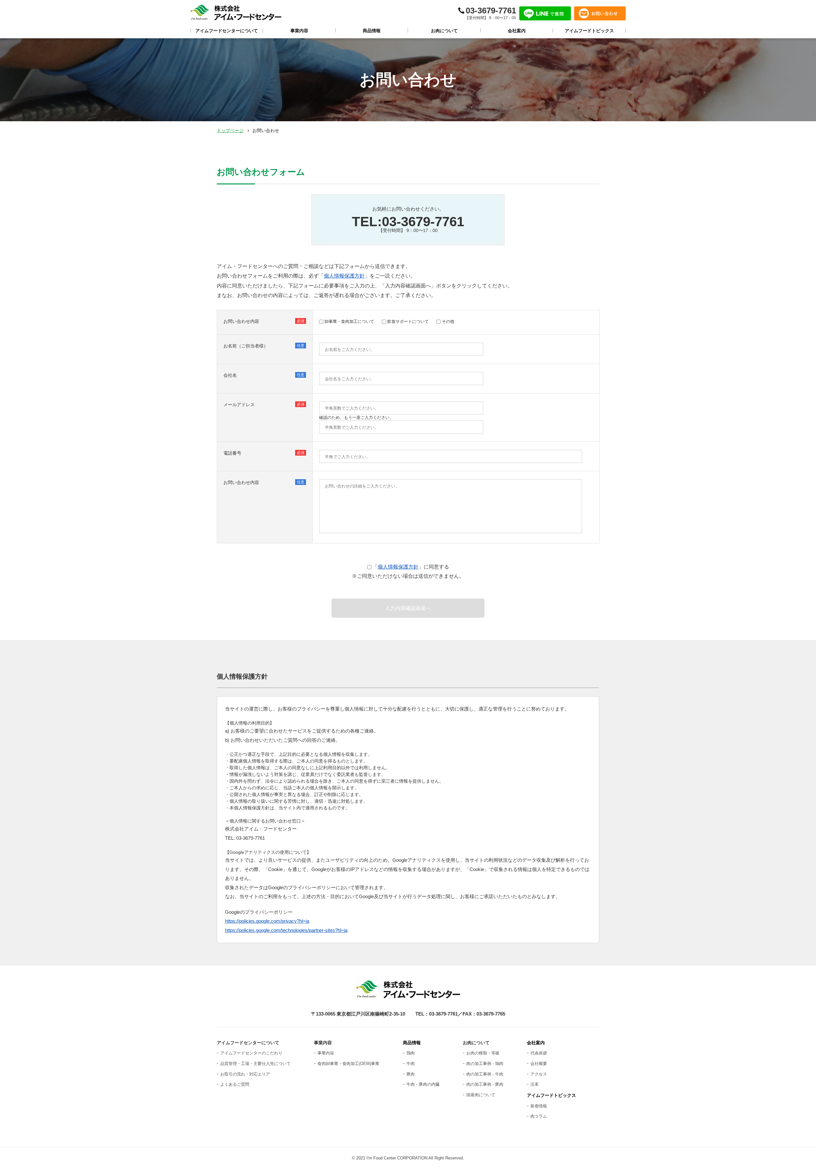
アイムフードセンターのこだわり (251, 1053)
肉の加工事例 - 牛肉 (484, 1074)
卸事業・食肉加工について (349, 321)
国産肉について (480, 1094)
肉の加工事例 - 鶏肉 (484, 1063)
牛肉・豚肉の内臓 (423, 1084)
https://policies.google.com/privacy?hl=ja (267, 921)
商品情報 (412, 1042)
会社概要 (538, 1063)
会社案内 (536, 1042)
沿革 (534, 1084)
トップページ (230, 130)
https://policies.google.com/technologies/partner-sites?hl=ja (286, 930)
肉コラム (538, 1116)
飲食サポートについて (408, 321)
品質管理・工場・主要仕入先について (255, 1063)
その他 (448, 321)
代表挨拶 (538, 1053)
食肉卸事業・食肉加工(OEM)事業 (348, 1063)
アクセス (538, 1074)
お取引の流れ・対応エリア (245, 1074)
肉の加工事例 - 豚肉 (484, 1084)
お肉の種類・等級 (482, 1053)
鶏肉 (410, 1053)
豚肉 (410, 1074)
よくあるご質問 (234, 1084)
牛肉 (410, 1063)
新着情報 (538, 1106)
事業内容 (325, 1053)
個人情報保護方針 (344, 276)
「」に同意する (411, 567)
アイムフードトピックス (551, 1095)
